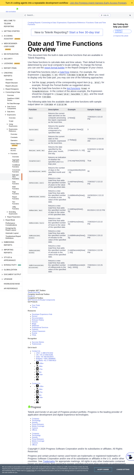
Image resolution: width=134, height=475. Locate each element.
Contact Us (36, 351)
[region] (67, 469)
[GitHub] (37, 377)
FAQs (34, 335)
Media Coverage (38, 426)
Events (34, 333)
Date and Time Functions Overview (65, 46)
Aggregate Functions (15, 161)
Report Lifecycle (12, 86)
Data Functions (15, 183)
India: (45, 357)
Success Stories (38, 342)
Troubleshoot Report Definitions (13, 237)
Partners (35, 329)
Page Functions (15, 193)
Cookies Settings (123, 469)
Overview (9, 80)
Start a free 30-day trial (84, 32)
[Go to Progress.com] (34, 408)
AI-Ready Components (46, 300)
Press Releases (38, 424)
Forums (35, 322)
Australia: (46, 360)
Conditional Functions (16, 166)
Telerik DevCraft (34, 292)
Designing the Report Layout (11, 229)
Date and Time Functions (15, 177)
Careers (35, 428)
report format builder (54, 67)
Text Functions (15, 203)
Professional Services (40, 327)
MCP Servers (33, 300)
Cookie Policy (30, 470)
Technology (36, 420)
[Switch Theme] (130, 15)
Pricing (34, 307)
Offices (34, 430)
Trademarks (49, 461)
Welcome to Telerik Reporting (9, 23)
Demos (34, 316)
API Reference (11, 288)
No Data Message (13, 103)
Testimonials (36, 344)
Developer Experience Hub (42, 314)
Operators (14, 140)
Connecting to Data (49, 22)
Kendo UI (31, 296)
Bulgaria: (45, 358)
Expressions (61, 22)
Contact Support (119, 31)
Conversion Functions (16, 171)
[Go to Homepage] (17, 11)
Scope (11, 121)
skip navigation (11, 11)
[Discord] (37, 380)
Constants (14, 137)
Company (35, 419)
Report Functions (15, 198)
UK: (44, 355)
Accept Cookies (103, 469)
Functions (90, 22)
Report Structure (12, 83)
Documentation (37, 318)
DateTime (64, 72)
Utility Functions (15, 208)
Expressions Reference (76, 22)
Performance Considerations (11, 224)
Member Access (13, 149)
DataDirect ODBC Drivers (13, 99)
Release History (38, 320)
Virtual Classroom (38, 331)
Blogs (34, 324)
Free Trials (36, 305)
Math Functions (15, 188)
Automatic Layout (12, 233)
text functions (73, 88)
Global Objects (16, 143)
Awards (35, 422)
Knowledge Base (12, 284)
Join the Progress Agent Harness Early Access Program (98, 3)
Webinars (35, 325)
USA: (44, 353)
